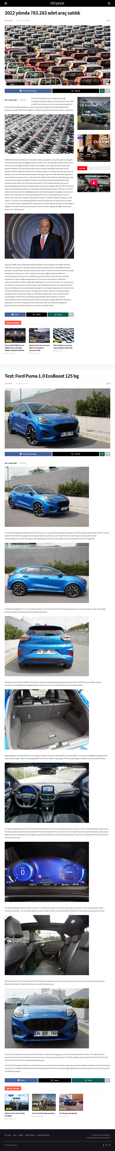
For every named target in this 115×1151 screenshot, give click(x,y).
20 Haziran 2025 (38, 1116)
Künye (15, 1135)
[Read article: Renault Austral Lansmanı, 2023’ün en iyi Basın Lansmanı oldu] (39, 335)
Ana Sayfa (8, 1135)
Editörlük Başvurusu (44, 1135)
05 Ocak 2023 (20, 20)
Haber (27, 20)
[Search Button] (109, 3)
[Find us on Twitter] (106, 1145)
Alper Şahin (9, 20)
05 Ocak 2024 (34, 353)
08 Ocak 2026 (10, 353)
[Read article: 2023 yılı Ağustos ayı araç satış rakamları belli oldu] (63, 335)
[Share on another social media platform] (107, 91)
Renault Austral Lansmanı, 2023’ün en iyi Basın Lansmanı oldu (39, 347)
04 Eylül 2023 (59, 351)
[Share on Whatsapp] (102, 91)
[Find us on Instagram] (109, 1145)
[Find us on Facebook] (103, 1145)
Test (26, 383)
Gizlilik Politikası (30, 1135)
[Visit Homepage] (57, 3)
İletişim (21, 1135)
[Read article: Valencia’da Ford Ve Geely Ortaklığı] (17, 1102)
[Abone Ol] (22, 100)
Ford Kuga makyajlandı (68, 1113)
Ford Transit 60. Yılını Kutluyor (43, 1113)
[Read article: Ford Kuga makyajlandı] (71, 1102)
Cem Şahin (8, 383)
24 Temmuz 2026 (11, 1119)
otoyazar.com (13, 1145)
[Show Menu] (6, 3)
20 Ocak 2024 (65, 1116)
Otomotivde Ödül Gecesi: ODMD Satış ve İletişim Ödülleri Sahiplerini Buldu (14, 347)
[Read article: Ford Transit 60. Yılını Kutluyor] (44, 1102)
